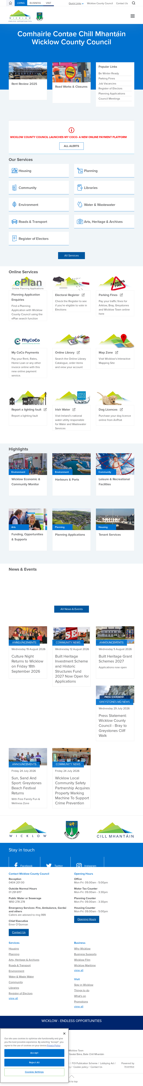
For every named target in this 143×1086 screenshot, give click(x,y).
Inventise (129, 1066)
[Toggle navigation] (132, 16)
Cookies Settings (34, 1072)
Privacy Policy (53, 1045)
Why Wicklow (82, 948)
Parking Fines (107, 78)
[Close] (64, 1033)
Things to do (81, 990)
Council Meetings (109, 98)
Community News (68, 642)
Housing (14, 948)
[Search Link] (133, 3)
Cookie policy (80, 1067)
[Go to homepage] (115, 830)
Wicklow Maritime (85, 965)
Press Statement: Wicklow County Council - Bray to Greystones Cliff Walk (113, 725)
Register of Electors (110, 88)
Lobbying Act (107, 1063)
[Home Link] (10, 3)
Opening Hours (86, 919)
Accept (34, 1053)
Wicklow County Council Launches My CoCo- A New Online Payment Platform (68, 137)
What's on (80, 996)
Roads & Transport (20, 965)
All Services (71, 255)
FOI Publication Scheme (84, 1063)
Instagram (90, 866)
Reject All (34, 1062)
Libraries (14, 988)
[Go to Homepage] (28, 830)
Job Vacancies (107, 83)
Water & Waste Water (21, 976)
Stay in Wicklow (83, 985)
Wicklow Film (82, 960)
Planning (14, 954)
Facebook (26, 866)
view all (13, 998)
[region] (34, 1055)
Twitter (58, 866)
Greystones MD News (114, 702)
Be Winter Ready (109, 73)
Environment (16, 971)
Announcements (24, 642)
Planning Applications (112, 93)
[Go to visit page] (71, 830)
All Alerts (71, 146)
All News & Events (72, 609)
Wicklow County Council (100, 3)
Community (16, 982)
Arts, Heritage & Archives (24, 960)
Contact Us (122, 3)
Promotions (81, 1001)
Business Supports (85, 954)
